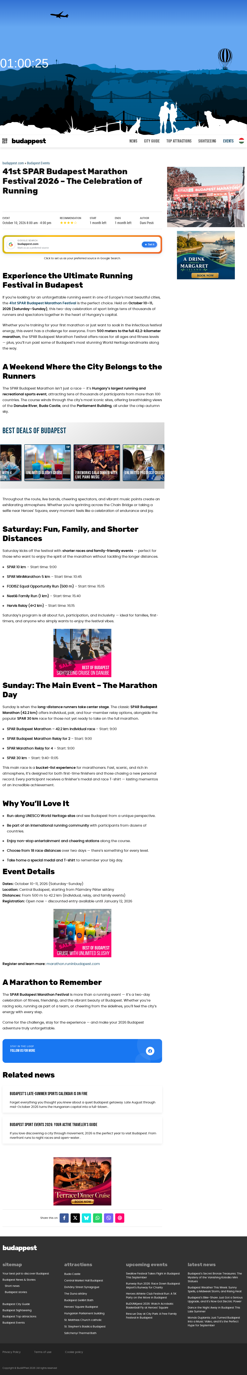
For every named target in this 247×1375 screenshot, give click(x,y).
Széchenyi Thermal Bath (80, 1333)
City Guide (152, 141)
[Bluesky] (86, 1218)
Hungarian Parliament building (84, 1313)
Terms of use (43, 1352)
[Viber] (108, 1218)
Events (228, 141)
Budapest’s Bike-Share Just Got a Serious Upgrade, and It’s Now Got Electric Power (215, 1299)
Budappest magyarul (241, 141)
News (133, 141)
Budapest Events (38, 163)
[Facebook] (64, 1218)
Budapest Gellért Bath (78, 1300)
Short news (12, 1286)
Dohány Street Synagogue (81, 1287)
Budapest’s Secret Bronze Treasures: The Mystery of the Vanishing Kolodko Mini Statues (215, 1277)
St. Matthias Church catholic (83, 1320)
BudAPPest (29, 141)
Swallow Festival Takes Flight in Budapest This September (153, 1275)
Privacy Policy (12, 1352)
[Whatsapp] (97, 1218)
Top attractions (179, 141)
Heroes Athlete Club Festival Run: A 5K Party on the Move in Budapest (151, 1295)
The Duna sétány (75, 1293)
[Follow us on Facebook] (150, 1051)
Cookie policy (74, 1352)
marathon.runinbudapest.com (73, 964)
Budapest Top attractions (19, 1316)
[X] (75, 1218)
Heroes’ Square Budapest (81, 1307)
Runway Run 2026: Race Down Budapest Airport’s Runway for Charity (153, 1285)
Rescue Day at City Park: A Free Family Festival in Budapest (151, 1316)
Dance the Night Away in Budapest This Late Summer (214, 1309)
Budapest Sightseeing (17, 1310)
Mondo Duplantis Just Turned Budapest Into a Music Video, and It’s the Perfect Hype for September (214, 1321)
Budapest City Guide (16, 1304)
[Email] (119, 1218)
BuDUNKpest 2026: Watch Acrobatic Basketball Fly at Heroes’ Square (150, 1306)
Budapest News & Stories (19, 1280)
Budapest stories (16, 1292)
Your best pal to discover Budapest (26, 1273)
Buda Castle (72, 1274)
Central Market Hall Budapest (83, 1280)
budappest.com (13, 163)
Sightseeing (207, 141)
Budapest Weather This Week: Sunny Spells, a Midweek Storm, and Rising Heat (215, 1289)
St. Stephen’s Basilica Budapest (85, 1326)
